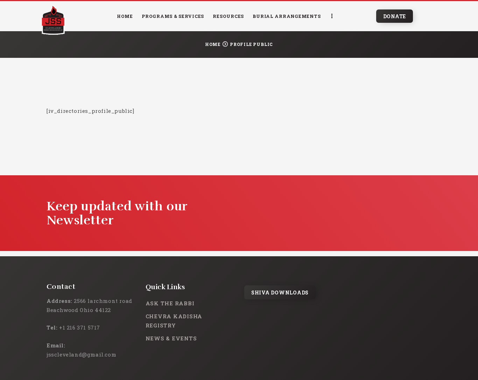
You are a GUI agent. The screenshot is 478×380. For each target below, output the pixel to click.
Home (212, 44)
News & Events (171, 338)
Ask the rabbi (170, 303)
